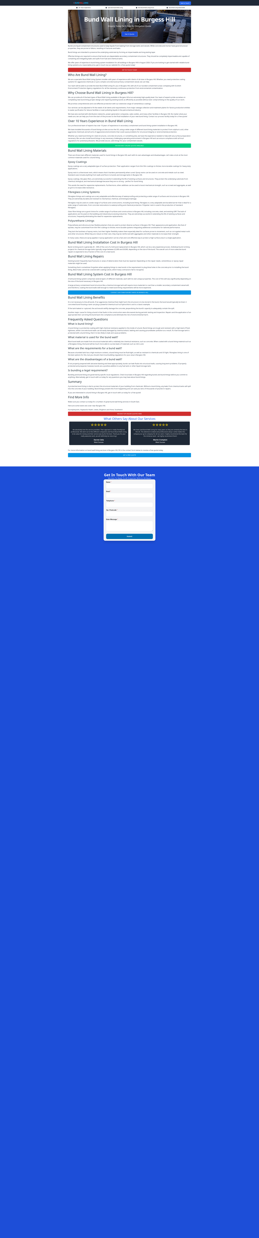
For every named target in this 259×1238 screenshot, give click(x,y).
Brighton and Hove (106, 410)
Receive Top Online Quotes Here (129, 414)
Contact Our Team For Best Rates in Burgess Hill (129, 292)
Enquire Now (129, 461)
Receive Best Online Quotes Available (129, 146)
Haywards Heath (86, 410)
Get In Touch (185, 3)
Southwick (119, 410)
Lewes (96, 410)
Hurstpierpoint (73, 410)
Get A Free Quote (129, 455)
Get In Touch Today (129, 70)
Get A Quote (129, 34)
